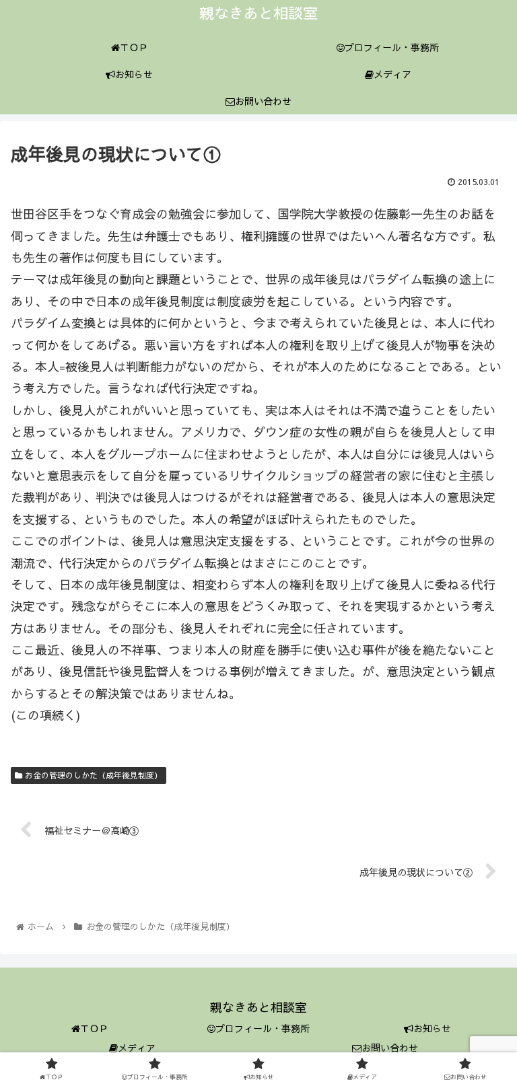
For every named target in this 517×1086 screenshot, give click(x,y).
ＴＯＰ (94, 1028)
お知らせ (432, 1028)
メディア (137, 1047)
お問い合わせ (389, 1047)
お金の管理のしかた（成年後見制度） (92, 775)
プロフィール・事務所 (262, 1028)
